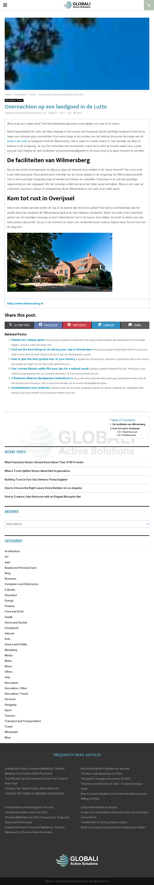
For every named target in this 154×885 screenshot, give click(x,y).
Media (8, 655)
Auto (7, 562)
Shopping (11, 704)
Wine (8, 737)
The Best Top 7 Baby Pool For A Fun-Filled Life (32, 788)
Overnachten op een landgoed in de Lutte (29, 807)
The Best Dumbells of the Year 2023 (26, 812)
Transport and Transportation (23, 721)
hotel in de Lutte (17, 141)
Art (6, 556)
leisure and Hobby (16, 644)
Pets (7, 677)
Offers (9, 671)
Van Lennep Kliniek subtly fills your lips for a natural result (50, 368)
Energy (9, 600)
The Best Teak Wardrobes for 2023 (101, 773)
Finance (9, 606)
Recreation (11, 682)
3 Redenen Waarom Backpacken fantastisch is (42, 378)
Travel (8, 726)
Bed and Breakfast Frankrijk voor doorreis (105, 768)
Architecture (12, 551)
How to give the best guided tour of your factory (43, 359)
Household (11, 628)
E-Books (10, 589)
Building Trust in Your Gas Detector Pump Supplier (36, 479)
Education (11, 595)
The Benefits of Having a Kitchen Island (104, 822)
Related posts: (129, 435)
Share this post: (130, 432)
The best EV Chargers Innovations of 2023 (106, 778)
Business (10, 578)
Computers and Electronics (21, 584)
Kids (7, 638)
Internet (9, 633)
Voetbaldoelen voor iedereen (30, 387)
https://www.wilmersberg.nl (25, 303)
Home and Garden (16, 622)
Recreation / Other (16, 688)
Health (9, 617)
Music (8, 666)
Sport (8, 710)
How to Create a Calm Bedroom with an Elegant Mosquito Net (43, 496)
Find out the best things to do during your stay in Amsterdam (51, 349)
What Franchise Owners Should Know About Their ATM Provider (44, 462)
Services (10, 699)
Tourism (10, 715)
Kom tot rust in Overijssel (125, 428)
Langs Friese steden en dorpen (99, 807)
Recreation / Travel (14, 100)
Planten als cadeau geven (28, 340)
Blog (8, 573)
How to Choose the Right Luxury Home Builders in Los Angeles (43, 488)
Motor (8, 660)
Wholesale (11, 732)
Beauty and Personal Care (20, 567)
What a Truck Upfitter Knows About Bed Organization (37, 470)
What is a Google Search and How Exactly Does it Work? (113, 827)
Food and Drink (14, 611)
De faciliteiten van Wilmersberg (128, 424)
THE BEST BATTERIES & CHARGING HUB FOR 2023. (35, 793)
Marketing (11, 650)
